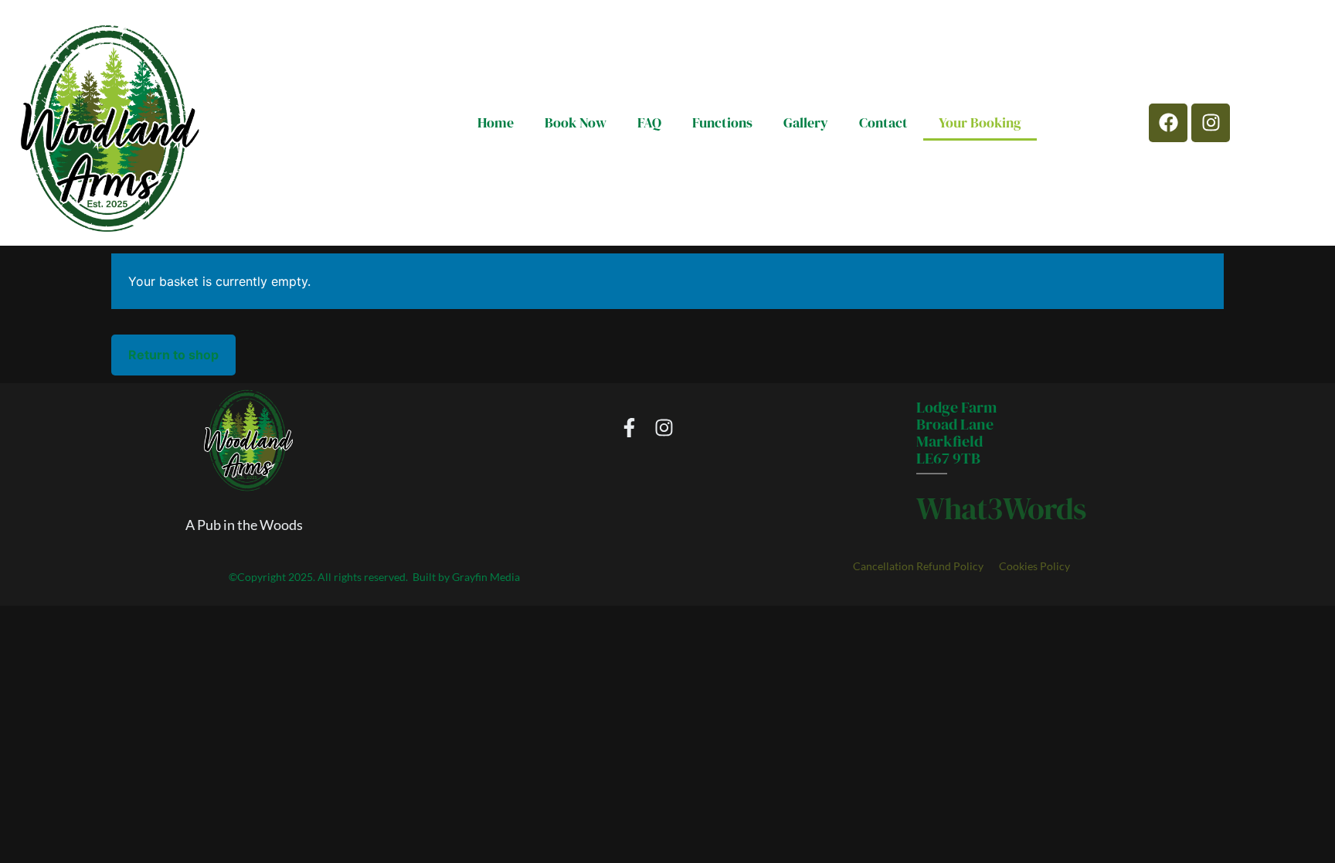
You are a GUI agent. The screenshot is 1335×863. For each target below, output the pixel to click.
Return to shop (173, 354)
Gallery (805, 122)
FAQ (649, 122)
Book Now (575, 122)
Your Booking (980, 122)
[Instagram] (1210, 123)
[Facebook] (1168, 123)
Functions (722, 122)
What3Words (1001, 508)
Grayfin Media (486, 576)
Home (495, 122)
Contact (883, 122)
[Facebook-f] (629, 427)
